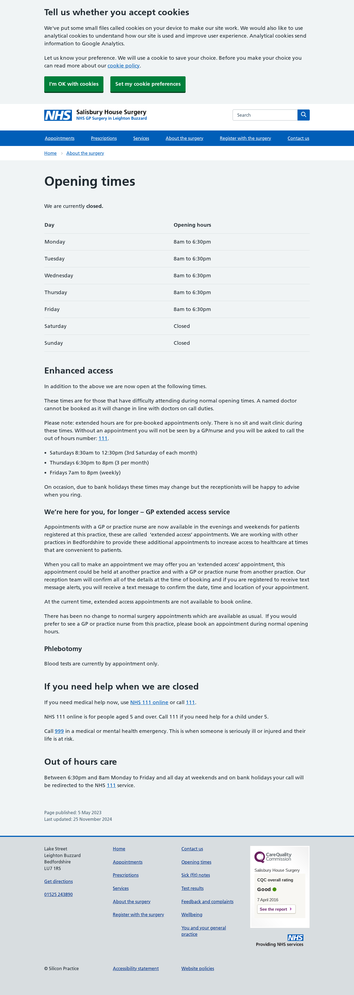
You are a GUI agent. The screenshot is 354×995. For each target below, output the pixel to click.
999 (59, 731)
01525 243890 (58, 894)
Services (141, 138)
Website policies (197, 968)
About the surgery (184, 138)
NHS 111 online (149, 702)
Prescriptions (104, 138)
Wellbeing (191, 914)
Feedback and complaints (207, 901)
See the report (273, 909)
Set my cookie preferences (148, 84)
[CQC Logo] (272, 862)
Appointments (59, 138)
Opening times (196, 862)
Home (50, 153)
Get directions (58, 881)
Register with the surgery (245, 138)
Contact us (298, 138)
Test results (192, 888)
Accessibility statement (136, 968)
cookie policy (124, 65)
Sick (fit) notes (195, 875)
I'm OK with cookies (73, 84)
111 (103, 438)
